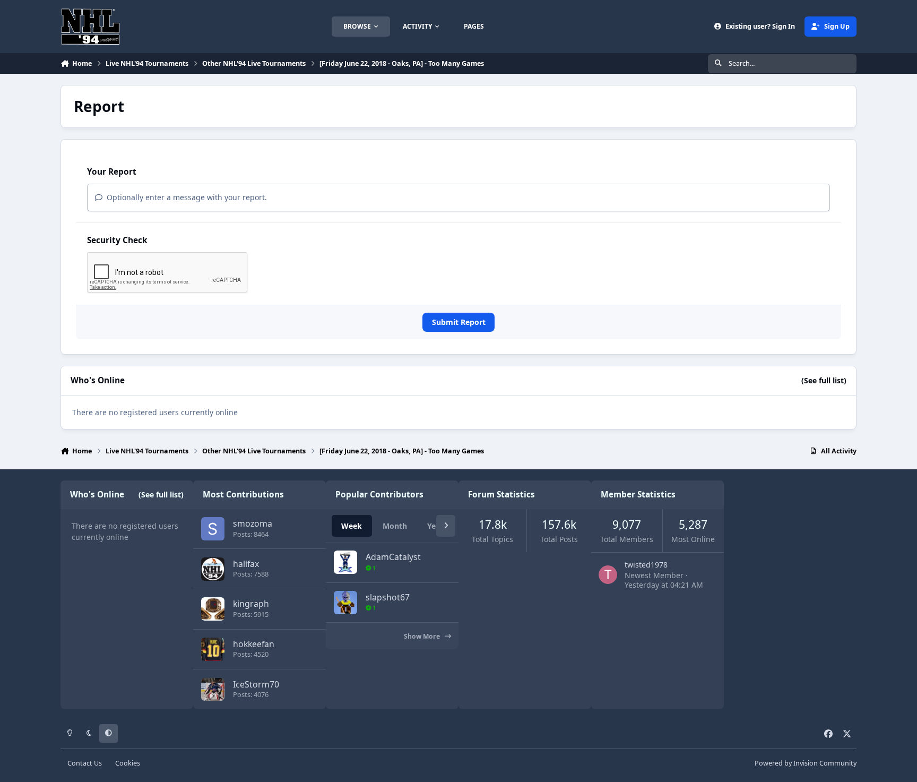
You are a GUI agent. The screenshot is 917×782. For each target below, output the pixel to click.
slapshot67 (388, 597)
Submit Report (459, 322)
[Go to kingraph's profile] (212, 609)
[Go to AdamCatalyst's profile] (345, 562)
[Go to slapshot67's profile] (345, 602)
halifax (246, 564)
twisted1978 (646, 565)
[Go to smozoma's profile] (212, 528)
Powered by (806, 763)
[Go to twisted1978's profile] (608, 574)
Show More (423, 636)
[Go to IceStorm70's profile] (212, 689)
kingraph (251, 603)
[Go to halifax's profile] (212, 569)
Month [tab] (395, 526)
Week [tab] (351, 526)
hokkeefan (253, 644)
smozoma (252, 523)
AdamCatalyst (393, 557)
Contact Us (84, 763)
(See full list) (823, 380)
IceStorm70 (256, 684)
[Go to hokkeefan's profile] (212, 649)
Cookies (127, 763)
